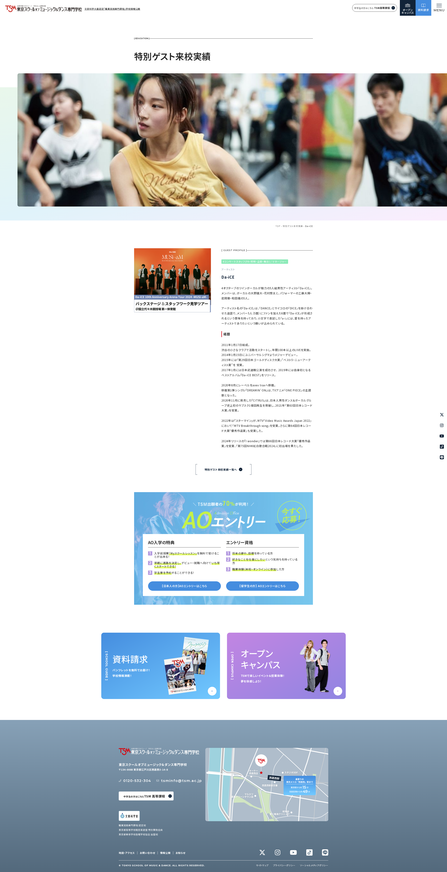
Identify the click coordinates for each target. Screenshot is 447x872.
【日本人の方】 (184, 586)
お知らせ (180, 852)
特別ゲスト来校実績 (293, 226)
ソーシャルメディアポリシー (314, 865)
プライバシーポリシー (284, 865)
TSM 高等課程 (144, 796)
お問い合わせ (147, 852)
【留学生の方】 (262, 586)
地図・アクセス (127, 852)
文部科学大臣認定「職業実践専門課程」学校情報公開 (112, 9)
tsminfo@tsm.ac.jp (181, 781)
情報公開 (165, 852)
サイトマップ (262, 865)
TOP (278, 226)
